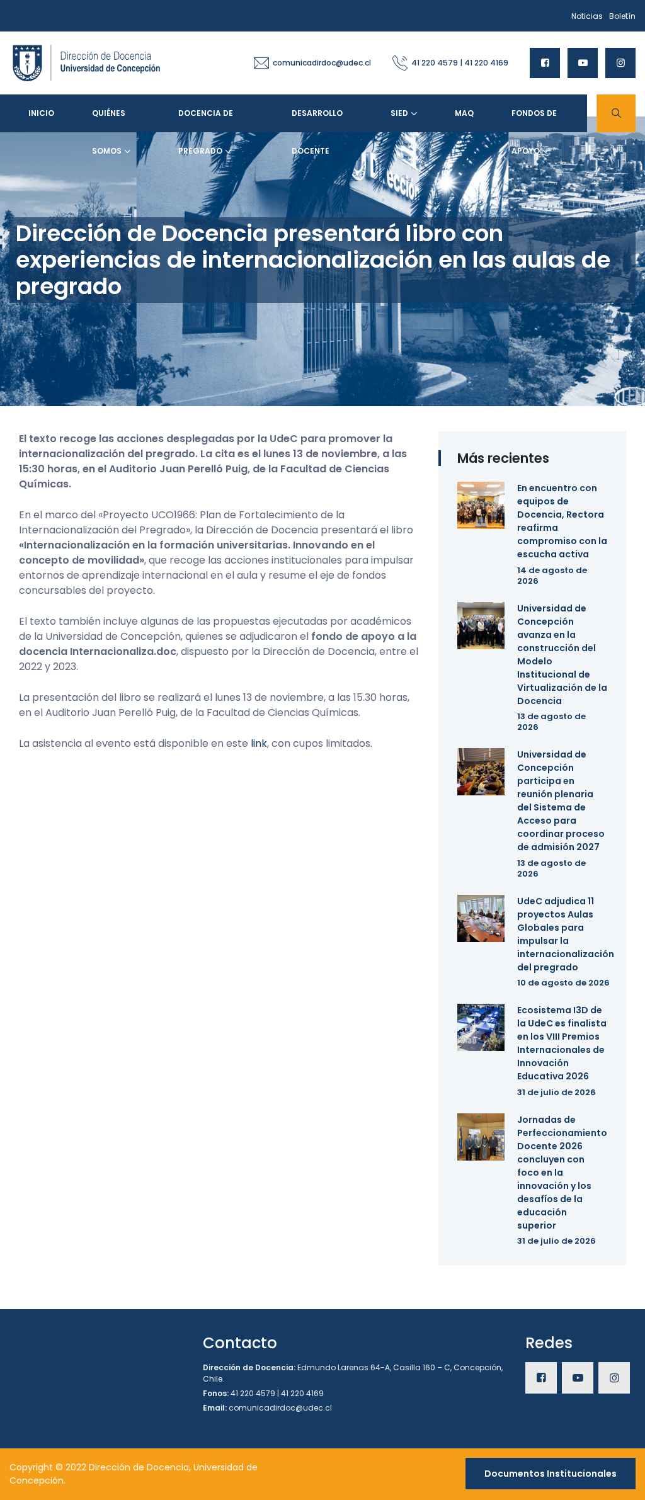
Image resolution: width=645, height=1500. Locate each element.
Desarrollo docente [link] (317, 120)
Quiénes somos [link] (108, 120)
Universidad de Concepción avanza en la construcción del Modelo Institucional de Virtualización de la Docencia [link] (562, 654)
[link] (86, 62)
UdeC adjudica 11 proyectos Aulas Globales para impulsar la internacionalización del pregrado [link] (565, 934)
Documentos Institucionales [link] (550, 1473)
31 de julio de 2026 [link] (556, 1092)
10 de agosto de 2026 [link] (563, 982)
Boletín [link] (622, 16)
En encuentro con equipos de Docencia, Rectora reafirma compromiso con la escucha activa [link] (562, 521)
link (259, 743)
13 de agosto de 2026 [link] (551, 721)
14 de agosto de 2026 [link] (552, 575)
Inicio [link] (41, 113)
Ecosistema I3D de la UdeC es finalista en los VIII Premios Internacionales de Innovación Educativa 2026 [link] (562, 1043)
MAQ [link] (464, 113)
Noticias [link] (587, 16)
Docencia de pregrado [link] (205, 120)
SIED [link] (399, 113)
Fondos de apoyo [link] (534, 120)
